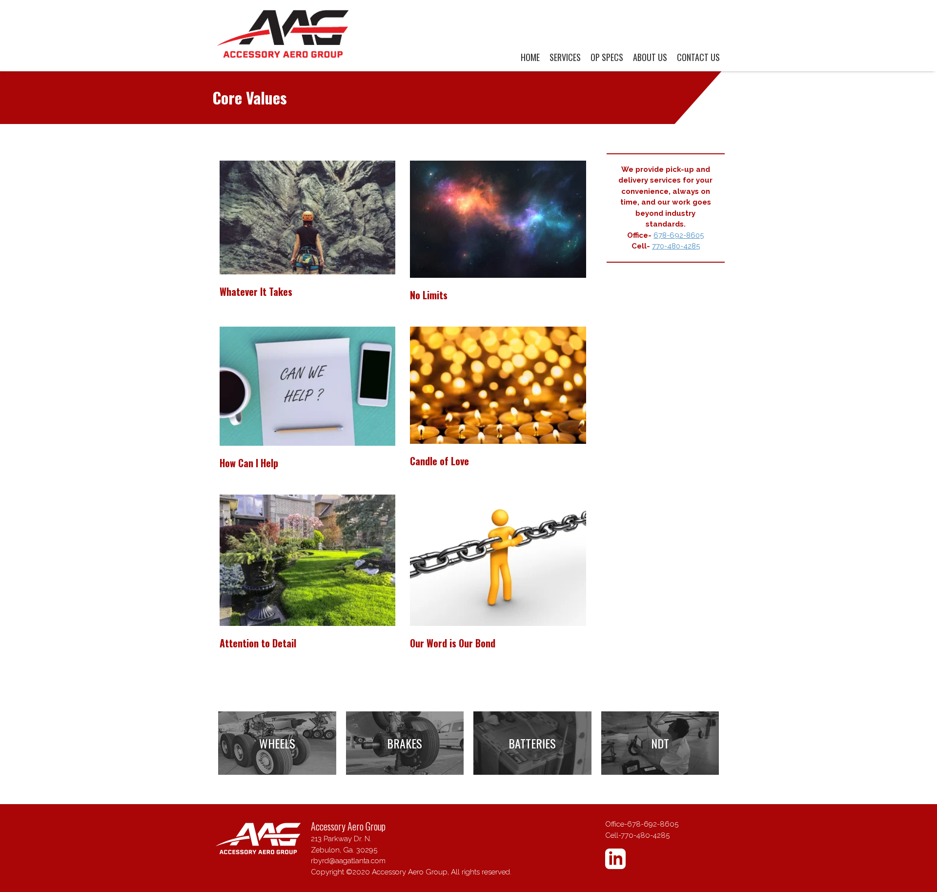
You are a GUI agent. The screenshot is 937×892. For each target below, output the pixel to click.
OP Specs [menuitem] (607, 57)
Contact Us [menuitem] (698, 57)
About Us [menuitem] (650, 57)
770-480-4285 (676, 246)
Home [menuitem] (530, 57)
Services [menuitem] (565, 57)
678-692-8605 (678, 235)
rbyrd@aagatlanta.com (348, 860)
